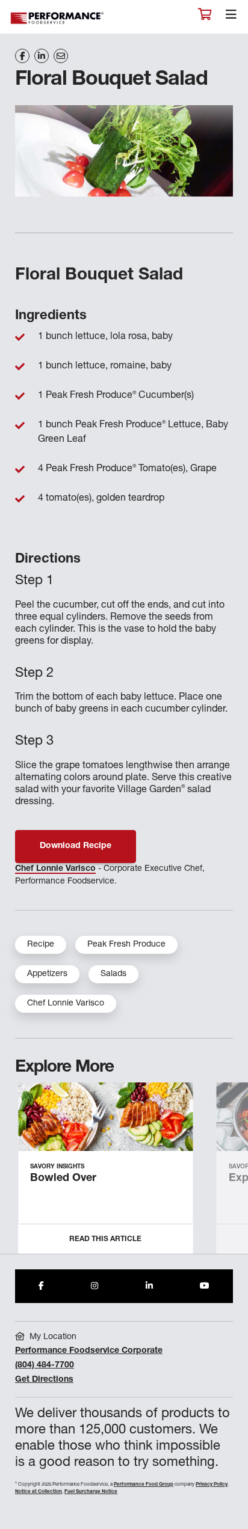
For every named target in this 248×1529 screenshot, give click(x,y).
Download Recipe (75, 846)
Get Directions (44, 1380)
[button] (225, 1173)
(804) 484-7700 (44, 1365)
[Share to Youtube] (205, 1286)
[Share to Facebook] (41, 1286)
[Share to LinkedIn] (149, 1286)
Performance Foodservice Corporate (89, 1351)
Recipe (40, 945)
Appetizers (47, 974)
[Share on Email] (61, 56)
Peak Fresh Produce (126, 945)
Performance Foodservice (58, 18)
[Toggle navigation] (231, 17)
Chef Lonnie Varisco (55, 869)
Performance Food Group (143, 1484)
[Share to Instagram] (94, 1286)
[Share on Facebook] (22, 56)
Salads (113, 974)
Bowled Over (63, 1178)
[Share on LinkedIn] (41, 56)
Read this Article (105, 1239)
